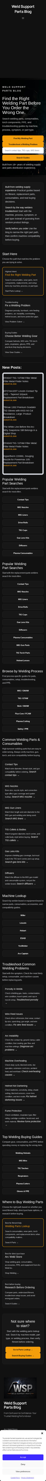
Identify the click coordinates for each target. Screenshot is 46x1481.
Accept (23, 1457)
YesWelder (23, 946)
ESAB (23, 938)
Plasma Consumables (22, 553)
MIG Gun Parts (23, 645)
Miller (23, 915)
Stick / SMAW (23, 706)
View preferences (23, 1471)
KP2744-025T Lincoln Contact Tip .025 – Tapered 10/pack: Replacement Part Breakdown (21, 394)
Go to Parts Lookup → (23, 1350)
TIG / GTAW (23, 698)
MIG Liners (23, 515)
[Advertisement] (23, 46)
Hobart (23, 930)
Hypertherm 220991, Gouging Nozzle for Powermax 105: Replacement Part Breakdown (19, 459)
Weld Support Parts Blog (23, 9)
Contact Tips (23, 500)
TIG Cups (23, 530)
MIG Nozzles (23, 507)
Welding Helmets (23, 1153)
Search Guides (23, 158)
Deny (23, 1464)
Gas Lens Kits (23, 538)
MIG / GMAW (23, 691)
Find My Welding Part (23, 138)
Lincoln (23, 923)
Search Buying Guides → (23, 1355)
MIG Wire (23, 1161)
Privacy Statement (27, 1478)
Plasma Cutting (23, 721)
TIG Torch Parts (23, 653)
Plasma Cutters (23, 1183)
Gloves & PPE (23, 1191)
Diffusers (23, 545)
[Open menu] (23, 18)
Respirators (23, 1176)
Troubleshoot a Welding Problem (23, 144)
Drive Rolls (23, 522)
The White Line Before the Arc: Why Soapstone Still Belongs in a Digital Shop (20, 430)
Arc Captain (23, 953)
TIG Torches (23, 1168)
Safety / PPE (23, 729)
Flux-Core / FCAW (23, 714)
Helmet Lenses (23, 660)
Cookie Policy (15, 1478)
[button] (42, 1433)
